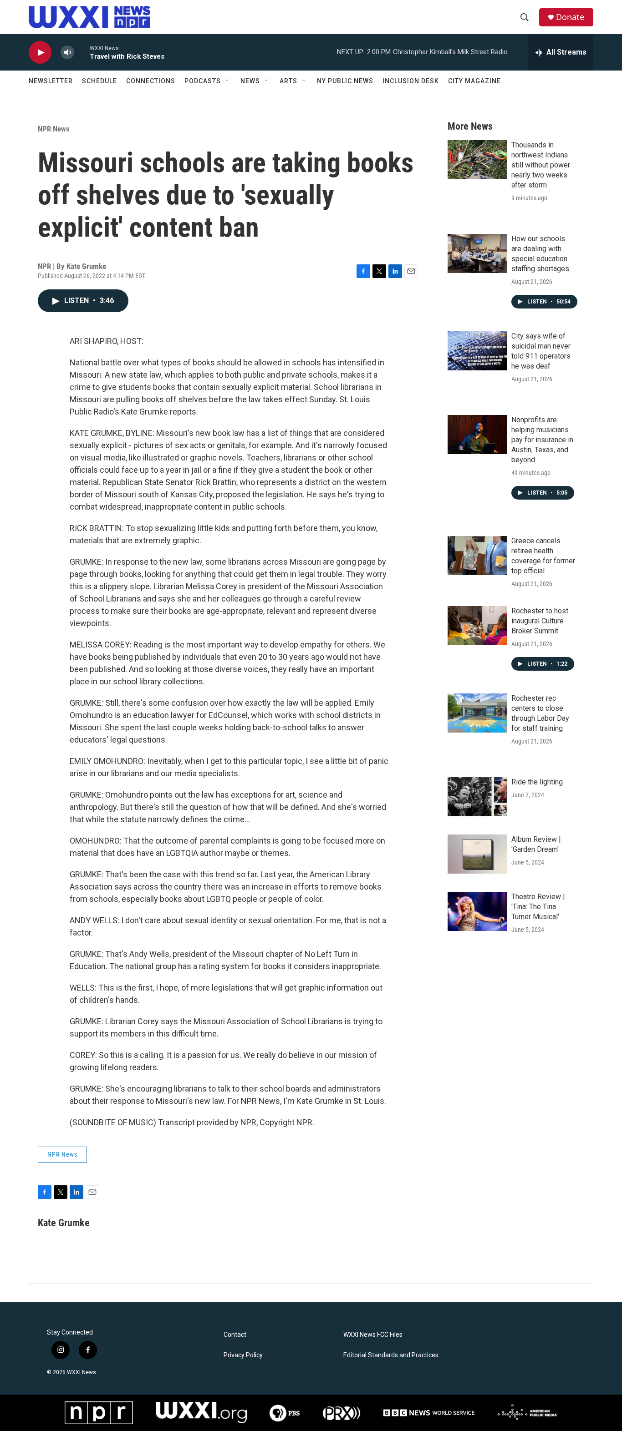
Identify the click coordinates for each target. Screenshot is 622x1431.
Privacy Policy (243, 1355)
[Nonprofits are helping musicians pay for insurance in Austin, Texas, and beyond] (477, 434)
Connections (150, 81)
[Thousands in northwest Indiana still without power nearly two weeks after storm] (477, 159)
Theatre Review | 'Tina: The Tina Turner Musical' (538, 906)
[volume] (67, 52)
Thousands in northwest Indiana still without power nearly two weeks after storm (540, 165)
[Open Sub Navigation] (227, 81)
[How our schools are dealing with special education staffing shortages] (477, 253)
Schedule (99, 81)
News (250, 81)
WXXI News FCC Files (373, 1334)
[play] (40, 52)
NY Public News (345, 81)
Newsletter (51, 81)
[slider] (82, 52)
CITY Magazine (474, 81)
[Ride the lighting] (477, 796)
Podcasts (202, 81)
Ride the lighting (537, 782)
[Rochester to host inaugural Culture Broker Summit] (477, 625)
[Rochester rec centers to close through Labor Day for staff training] (477, 713)
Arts (288, 81)
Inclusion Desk (410, 81)
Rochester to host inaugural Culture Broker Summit (539, 621)
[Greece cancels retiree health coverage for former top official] (477, 555)
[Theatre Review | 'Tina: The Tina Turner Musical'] (477, 911)
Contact (235, 1334)
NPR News (54, 128)
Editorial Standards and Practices (390, 1355)
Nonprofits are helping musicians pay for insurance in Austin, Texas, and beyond (542, 439)
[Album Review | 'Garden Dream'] (477, 854)
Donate (570, 17)
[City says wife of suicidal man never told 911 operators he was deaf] (477, 350)
